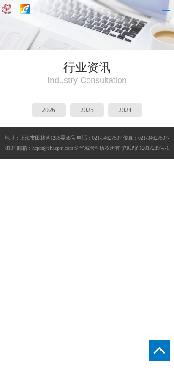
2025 (87, 109)
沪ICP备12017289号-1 (145, 148)
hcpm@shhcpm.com (52, 148)
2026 (48, 109)
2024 (125, 109)
